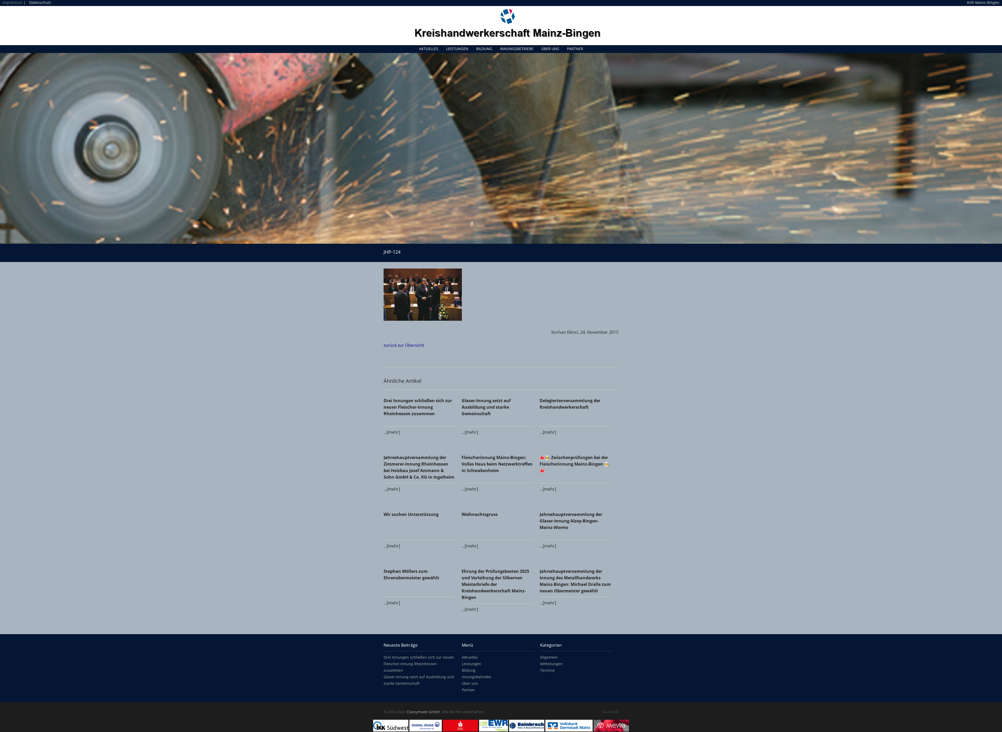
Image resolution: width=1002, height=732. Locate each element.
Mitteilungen (551, 663)
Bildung (484, 48)
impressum (12, 2)
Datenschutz (40, 2)
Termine (547, 670)
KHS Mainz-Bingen (983, 2)
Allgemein (549, 657)
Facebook (610, 711)
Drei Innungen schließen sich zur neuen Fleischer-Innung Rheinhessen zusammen (419, 664)
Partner (575, 48)
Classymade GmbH (423, 711)
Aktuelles (428, 48)
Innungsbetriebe (516, 48)
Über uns (550, 48)
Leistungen (457, 48)
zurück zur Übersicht (404, 345)
